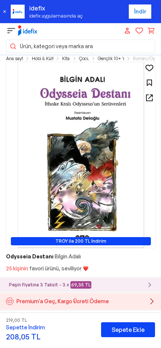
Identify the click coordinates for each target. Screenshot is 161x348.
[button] (80, 46)
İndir (140, 11)
